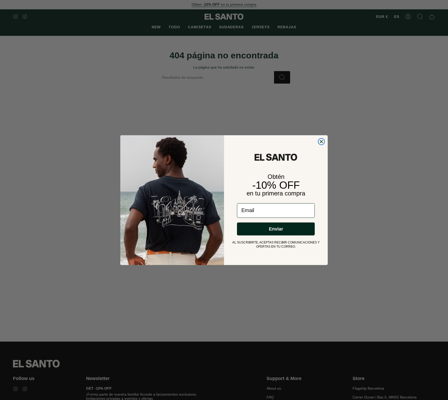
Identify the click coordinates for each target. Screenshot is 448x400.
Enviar (276, 229)
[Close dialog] (321, 141)
